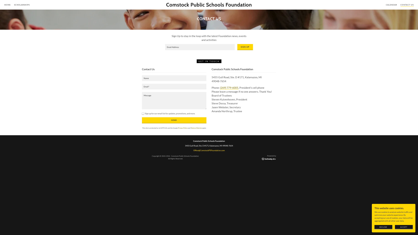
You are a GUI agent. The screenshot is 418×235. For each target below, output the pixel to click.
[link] (209, 6)
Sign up (245, 47)
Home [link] (7, 5)
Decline (383, 227)
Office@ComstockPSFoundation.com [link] (209, 150)
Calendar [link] (391, 5)
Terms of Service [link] (196, 128)
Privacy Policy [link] (183, 128)
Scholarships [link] (22, 5)
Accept (403, 227)
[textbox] (200, 47)
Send (174, 120)
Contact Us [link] (407, 5)
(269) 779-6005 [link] (229, 87)
